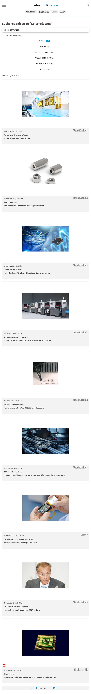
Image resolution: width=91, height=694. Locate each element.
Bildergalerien (44, 64)
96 (54, 688)
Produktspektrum (44, 58)
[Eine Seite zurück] (31, 688)
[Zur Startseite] (46, 5)
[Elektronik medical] (62, 11)
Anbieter (44, 47)
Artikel (44, 41)
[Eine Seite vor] (59, 688)
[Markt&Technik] (31, 11)
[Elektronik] (44, 11)
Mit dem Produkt (44, 52)
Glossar (44, 69)
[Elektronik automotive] (54, 11)
